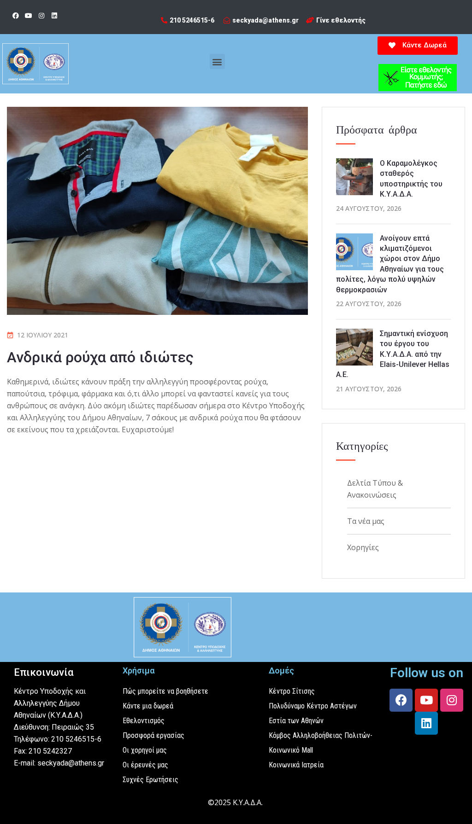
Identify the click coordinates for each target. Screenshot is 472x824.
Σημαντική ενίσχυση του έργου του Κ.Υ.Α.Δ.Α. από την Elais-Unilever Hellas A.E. (392, 354)
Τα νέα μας (365, 521)
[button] (217, 61)
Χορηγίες (363, 547)
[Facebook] (15, 15)
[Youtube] (28, 15)
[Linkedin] (54, 15)
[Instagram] (41, 15)
